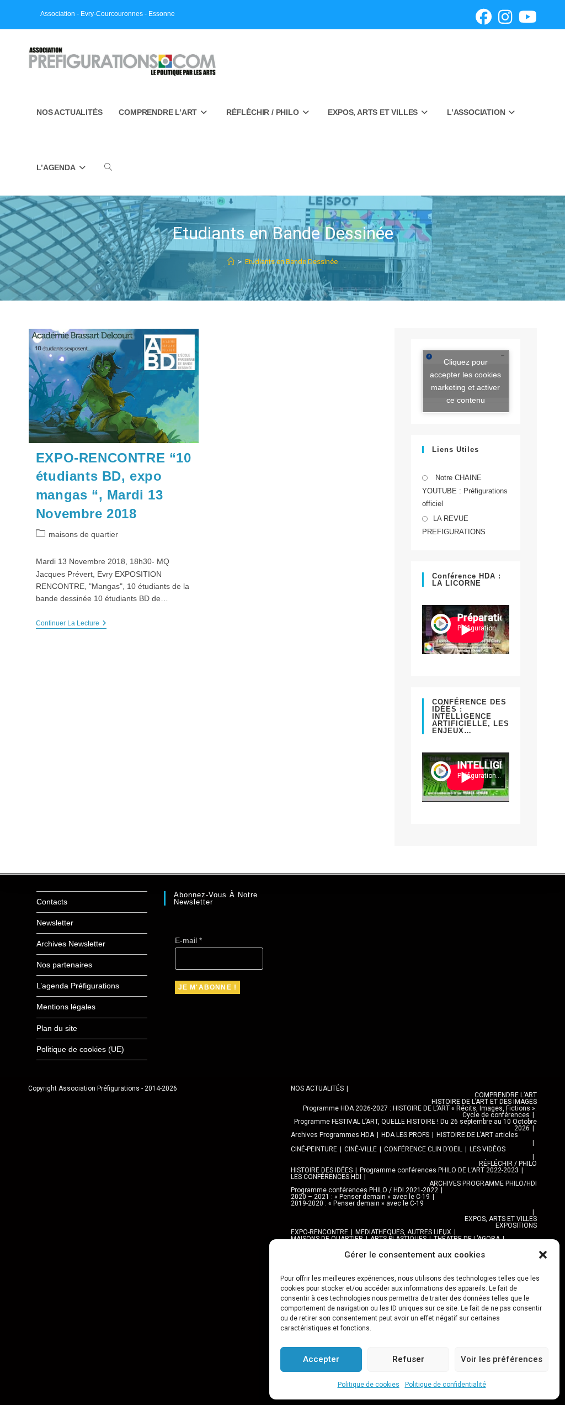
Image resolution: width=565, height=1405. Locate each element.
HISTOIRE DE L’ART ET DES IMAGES (484, 1102)
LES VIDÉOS (487, 1149)
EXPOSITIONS (516, 1225)
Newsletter (54, 922)
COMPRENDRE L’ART (506, 1095)
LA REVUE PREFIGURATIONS (454, 524)
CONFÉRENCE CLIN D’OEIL (423, 1149)
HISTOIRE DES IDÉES (322, 1170)
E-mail (188, 940)
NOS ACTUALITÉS (317, 1088)
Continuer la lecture (71, 624)
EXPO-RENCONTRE (319, 1232)
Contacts (51, 901)
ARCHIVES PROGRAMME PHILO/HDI (483, 1183)
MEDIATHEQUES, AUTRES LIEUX (403, 1232)
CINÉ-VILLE (360, 1149)
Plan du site (56, 1028)
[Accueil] (230, 261)
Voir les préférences (501, 1359)
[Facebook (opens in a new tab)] (483, 17)
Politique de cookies (368, 1384)
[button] (542, 1254)
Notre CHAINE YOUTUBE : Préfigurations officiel (465, 490)
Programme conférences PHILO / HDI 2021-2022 (364, 1190)
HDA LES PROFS (405, 1135)
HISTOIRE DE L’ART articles (477, 1135)
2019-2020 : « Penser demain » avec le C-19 (357, 1203)
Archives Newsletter (70, 943)
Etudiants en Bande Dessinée (291, 261)
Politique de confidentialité (445, 1384)
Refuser (408, 1359)
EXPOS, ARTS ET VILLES (501, 1219)
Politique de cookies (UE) (80, 1049)
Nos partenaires (64, 964)
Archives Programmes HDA (332, 1135)
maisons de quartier (83, 534)
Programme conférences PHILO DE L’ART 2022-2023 (439, 1170)
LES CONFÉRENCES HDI (326, 1177)
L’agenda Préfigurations (77, 985)
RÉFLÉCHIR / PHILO (508, 1163)
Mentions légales (65, 1006)
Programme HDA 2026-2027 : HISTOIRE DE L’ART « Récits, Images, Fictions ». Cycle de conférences (420, 1111)
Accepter (321, 1359)
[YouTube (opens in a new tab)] (526, 17)
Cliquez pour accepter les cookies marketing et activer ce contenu (465, 380)
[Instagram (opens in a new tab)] (505, 17)
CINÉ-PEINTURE (314, 1149)
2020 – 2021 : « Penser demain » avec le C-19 (360, 1197)
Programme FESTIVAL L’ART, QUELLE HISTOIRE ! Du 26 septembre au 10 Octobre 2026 (415, 1125)
